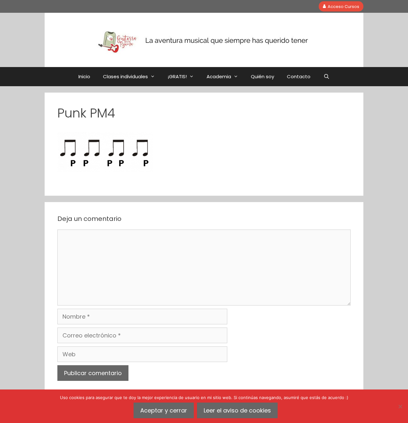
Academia (219, 76)
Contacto (298, 76)
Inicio (84, 76)
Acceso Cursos (343, 6)
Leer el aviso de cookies (237, 410)
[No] (400, 406)
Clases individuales (125, 76)
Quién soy (262, 76)
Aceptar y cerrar (163, 410)
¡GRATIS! (177, 76)
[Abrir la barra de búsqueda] (326, 76)
